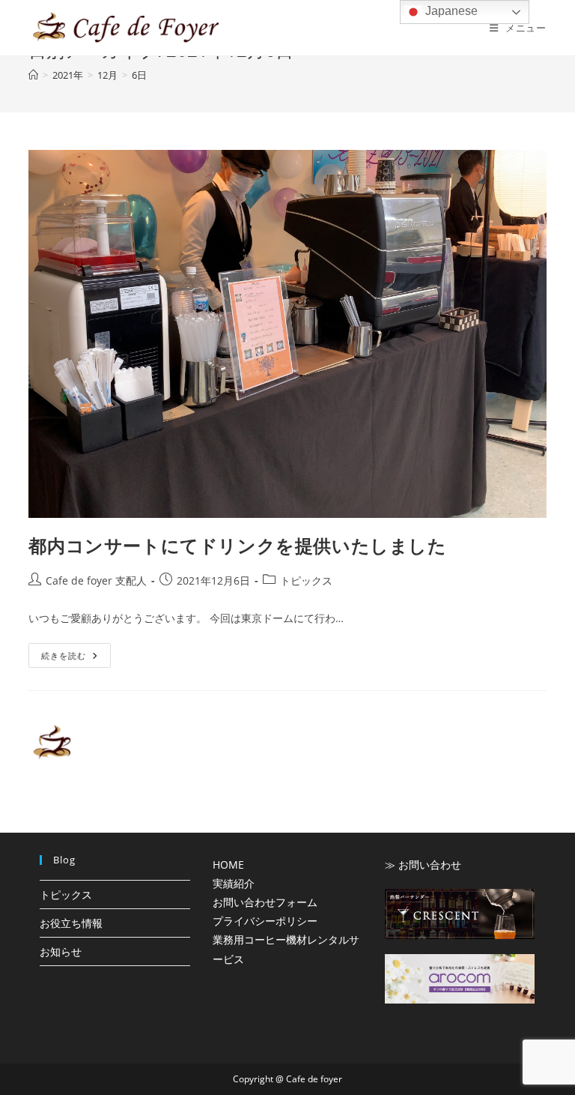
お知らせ (61, 951)
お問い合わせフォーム (265, 902)
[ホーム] (33, 75)
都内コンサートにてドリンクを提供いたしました (237, 545)
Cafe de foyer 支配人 (96, 580)
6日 (139, 75)
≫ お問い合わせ (423, 864)
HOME (228, 864)
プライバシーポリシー (265, 921)
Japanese (450, 10)
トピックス (306, 580)
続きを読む (69, 658)
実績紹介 (234, 883)
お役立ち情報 (71, 923)
